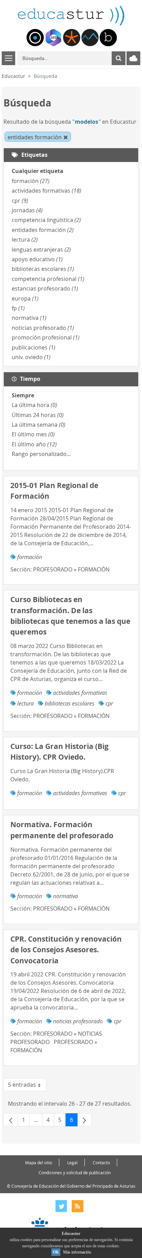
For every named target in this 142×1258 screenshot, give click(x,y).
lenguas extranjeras (41, 249)
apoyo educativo (37, 259)
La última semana (38, 424)
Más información (77, 1252)
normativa (29, 318)
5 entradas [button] (27, 1086)
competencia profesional (48, 279)
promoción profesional (46, 337)
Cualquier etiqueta (37, 171)
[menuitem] (35, 37)
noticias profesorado (43, 328)
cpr (20, 200)
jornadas (27, 210)
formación (31, 181)
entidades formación (43, 230)
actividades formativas (46, 190)
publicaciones (33, 347)
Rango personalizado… (41, 454)
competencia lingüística (46, 220)
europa (25, 298)
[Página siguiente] (84, 1119)
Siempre (23, 395)
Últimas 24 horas (38, 415)
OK (56, 1252)
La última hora (34, 405)
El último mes (33, 434)
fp (18, 308)
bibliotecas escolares (43, 269)
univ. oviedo (31, 357)
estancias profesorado (45, 288)
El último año (34, 444)
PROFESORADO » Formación (71, 569)
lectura (25, 239)
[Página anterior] (10, 1119)
